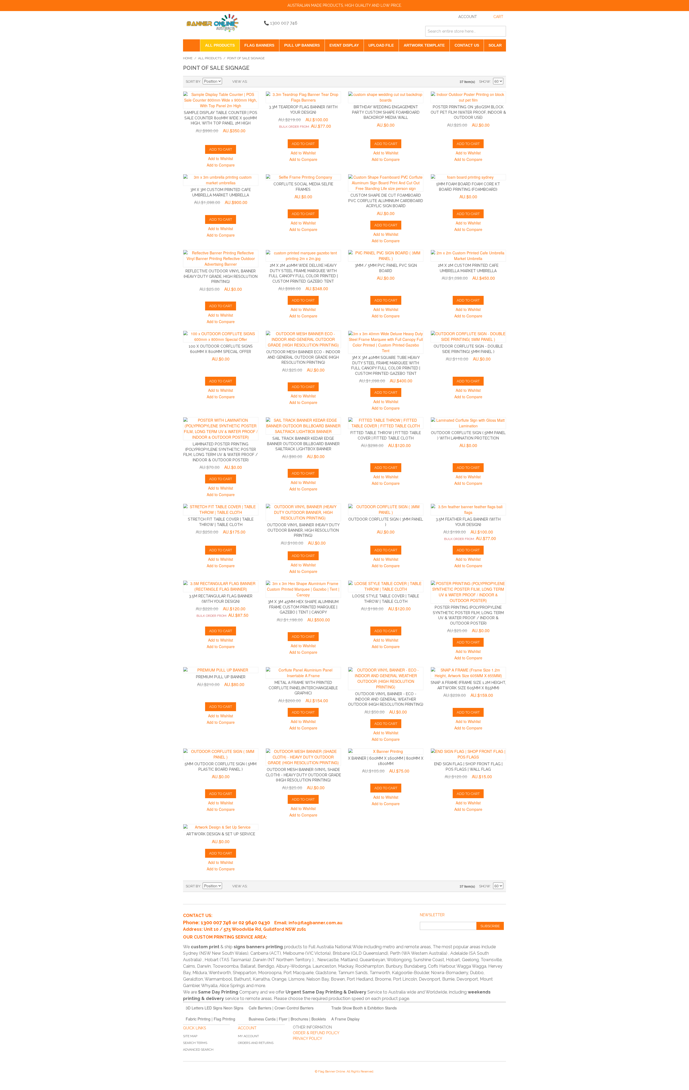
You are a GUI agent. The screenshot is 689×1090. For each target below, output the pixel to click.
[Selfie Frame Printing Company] (303, 177)
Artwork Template (424, 45)
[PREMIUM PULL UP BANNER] (220, 670)
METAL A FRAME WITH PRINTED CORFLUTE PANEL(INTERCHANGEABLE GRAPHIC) (303, 687)
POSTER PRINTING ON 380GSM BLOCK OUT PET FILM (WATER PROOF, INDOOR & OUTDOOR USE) (468, 112)
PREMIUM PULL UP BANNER (220, 677)
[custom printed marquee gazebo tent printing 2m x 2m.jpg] (303, 256)
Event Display (344, 45)
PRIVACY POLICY (307, 1038)
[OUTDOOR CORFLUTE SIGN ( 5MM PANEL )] (220, 754)
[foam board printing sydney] (468, 177)
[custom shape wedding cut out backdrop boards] (385, 97)
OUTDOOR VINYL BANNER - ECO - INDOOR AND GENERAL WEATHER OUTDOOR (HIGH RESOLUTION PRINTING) (385, 699)
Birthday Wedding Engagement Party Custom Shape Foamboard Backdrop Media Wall (386, 112)
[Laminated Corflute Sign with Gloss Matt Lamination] (468, 423)
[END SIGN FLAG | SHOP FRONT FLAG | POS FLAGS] (468, 754)
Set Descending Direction (227, 82)
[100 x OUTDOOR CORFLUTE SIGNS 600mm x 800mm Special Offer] (220, 336)
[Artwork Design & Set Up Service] (220, 827)
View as (239, 81)
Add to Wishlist (220, 158)
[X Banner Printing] (385, 751)
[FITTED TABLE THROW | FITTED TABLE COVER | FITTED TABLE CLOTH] (385, 423)
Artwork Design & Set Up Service (220, 834)
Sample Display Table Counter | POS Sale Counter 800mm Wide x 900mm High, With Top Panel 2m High (220, 117)
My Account (248, 1036)
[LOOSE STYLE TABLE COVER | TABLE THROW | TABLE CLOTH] (385, 586)
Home (187, 58)
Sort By (193, 81)
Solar (495, 45)
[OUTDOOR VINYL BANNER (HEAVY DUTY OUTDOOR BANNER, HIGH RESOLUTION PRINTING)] (303, 512)
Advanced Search (198, 1049)
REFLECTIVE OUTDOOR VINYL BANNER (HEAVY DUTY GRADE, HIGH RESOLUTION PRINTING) (221, 276)
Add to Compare (221, 165)
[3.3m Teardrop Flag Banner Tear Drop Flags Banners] (303, 97)
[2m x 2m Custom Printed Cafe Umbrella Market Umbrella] (468, 256)
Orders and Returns (255, 1043)
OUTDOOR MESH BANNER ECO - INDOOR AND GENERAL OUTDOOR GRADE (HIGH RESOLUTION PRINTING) (303, 357)
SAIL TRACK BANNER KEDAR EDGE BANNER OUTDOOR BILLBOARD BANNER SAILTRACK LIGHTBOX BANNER (303, 443)
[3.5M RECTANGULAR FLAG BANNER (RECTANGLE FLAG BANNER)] (220, 586)
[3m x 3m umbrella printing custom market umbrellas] (220, 180)
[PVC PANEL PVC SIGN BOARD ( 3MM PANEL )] (385, 256)
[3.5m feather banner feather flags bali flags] (468, 509)
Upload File (381, 45)
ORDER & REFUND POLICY (316, 1033)
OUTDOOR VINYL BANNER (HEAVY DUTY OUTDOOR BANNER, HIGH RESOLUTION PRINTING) (303, 530)
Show (484, 81)
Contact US (467, 45)
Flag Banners (259, 45)
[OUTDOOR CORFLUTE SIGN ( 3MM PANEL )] (385, 509)
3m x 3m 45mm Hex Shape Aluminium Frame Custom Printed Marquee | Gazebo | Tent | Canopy (303, 607)
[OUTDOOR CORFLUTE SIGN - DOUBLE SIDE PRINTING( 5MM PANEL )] (468, 336)
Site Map (190, 1036)
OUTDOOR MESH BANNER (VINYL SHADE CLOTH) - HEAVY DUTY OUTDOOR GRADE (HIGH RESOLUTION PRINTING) (303, 774)
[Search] (500, 31)
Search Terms (195, 1043)
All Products (220, 45)
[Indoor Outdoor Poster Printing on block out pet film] (468, 97)
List (262, 82)
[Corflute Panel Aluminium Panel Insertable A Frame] (303, 673)
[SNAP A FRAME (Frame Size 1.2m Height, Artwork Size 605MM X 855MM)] (468, 673)
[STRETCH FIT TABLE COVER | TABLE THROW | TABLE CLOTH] (220, 509)
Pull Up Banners (302, 45)
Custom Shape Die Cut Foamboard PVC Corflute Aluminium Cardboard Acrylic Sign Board (385, 200)
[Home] (191, 45)
